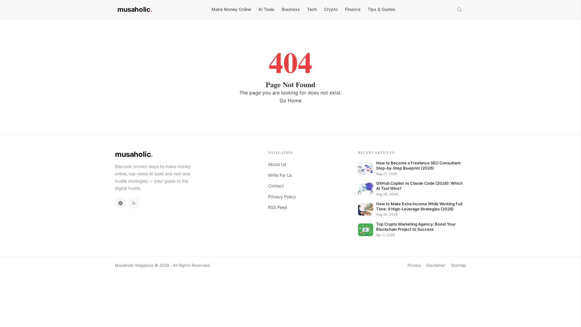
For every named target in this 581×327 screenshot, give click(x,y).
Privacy (414, 265)
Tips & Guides (382, 9)
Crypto (331, 9)
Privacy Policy (282, 196)
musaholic (134, 9)
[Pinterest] (120, 203)
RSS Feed (277, 207)
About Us (277, 164)
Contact (276, 185)
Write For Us (280, 175)
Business (291, 9)
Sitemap (458, 265)
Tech (312, 9)
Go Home (290, 100)
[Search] (459, 9)
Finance (352, 9)
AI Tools (266, 9)
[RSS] (133, 203)
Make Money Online (231, 9)
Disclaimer (435, 265)
